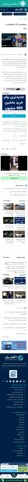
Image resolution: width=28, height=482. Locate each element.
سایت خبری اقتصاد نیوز (17, 392)
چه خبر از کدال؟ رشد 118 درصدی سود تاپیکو (15, 188)
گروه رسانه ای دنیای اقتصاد (17, 387)
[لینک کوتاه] (15, 149)
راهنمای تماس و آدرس (18, 450)
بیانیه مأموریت (19, 455)
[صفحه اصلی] (14, 475)
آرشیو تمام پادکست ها (19, 442)
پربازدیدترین (19, 308)
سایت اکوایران (15, 136)
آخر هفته (22, 437)
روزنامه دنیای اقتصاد (18, 389)
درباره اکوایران (20, 453)
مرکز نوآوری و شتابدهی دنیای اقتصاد (15, 407)
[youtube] (17, 381)
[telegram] (13, 381)
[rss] (4, 381)
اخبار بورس (21, 417)
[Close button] (27, 464)
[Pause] (2, 169)
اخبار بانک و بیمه (20, 429)
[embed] (13, 149)
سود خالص (15, 140)
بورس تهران (23, 140)
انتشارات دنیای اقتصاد (18, 404)
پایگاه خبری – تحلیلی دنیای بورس (15, 399)
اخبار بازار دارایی (20, 427)
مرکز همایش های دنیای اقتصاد (16, 397)
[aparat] (7, 381)
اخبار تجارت (21, 422)
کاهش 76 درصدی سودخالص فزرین (17, 191)
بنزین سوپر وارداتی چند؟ (20, 333)
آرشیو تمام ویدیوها (19, 439)
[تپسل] (3, 93)
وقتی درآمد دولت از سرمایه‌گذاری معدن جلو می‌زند (14, 324)
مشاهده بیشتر (6, 337)
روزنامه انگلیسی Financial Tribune (15, 394)
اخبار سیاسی (21, 432)
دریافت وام (14, 116)
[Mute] (4, 169)
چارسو (21, 19)
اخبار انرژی (21, 424)
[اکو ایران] (21, 9)
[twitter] (21, 381)
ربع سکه (24, 14)
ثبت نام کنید (9, 470)
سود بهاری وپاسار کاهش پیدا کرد (17, 195)
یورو (11, 14)
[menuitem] (10, 149)
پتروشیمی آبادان (6, 140)
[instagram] (24, 381)
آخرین (25, 308)
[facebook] (10, 381)
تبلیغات (21, 448)
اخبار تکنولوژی (20, 434)
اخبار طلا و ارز (21, 419)
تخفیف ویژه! (14, 178)
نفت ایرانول (23, 143)
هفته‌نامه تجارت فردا (18, 402)
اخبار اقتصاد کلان (20, 415)
